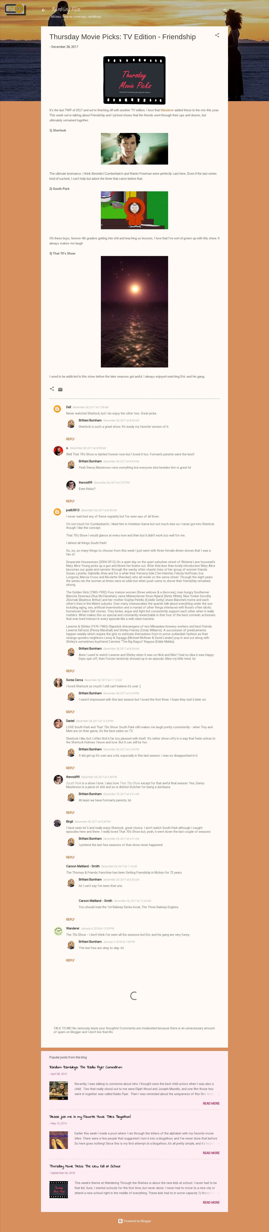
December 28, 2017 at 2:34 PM (121, 693)
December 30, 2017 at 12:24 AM (132, 900)
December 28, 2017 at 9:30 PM (93, 821)
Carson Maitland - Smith (83, 866)
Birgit (69, 821)
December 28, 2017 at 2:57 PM (112, 482)
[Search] (225, 11)
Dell (68, 407)
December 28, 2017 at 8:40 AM (99, 510)
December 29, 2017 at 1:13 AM (119, 866)
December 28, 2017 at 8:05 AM (88, 448)
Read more (211, 1103)
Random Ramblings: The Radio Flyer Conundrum (85, 1067)
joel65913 (72, 510)
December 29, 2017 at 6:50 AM (121, 879)
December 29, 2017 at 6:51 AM (121, 794)
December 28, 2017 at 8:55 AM (121, 420)
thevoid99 (85, 482)
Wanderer (168, 110)
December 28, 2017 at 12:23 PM (94, 721)
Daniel (70, 721)
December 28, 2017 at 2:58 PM (99, 777)
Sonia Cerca (74, 680)
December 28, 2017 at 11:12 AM (103, 680)
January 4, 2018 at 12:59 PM (97, 928)
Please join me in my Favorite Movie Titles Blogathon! (90, 1117)
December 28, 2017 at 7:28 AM (90, 407)
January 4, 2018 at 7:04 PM (119, 941)
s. (67, 448)
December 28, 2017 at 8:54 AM (121, 461)
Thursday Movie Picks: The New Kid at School (84, 1166)
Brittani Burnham (90, 420)
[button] (217, 36)
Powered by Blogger (137, 1221)
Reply (70, 439)
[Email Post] (60, 391)
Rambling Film (65, 10)
